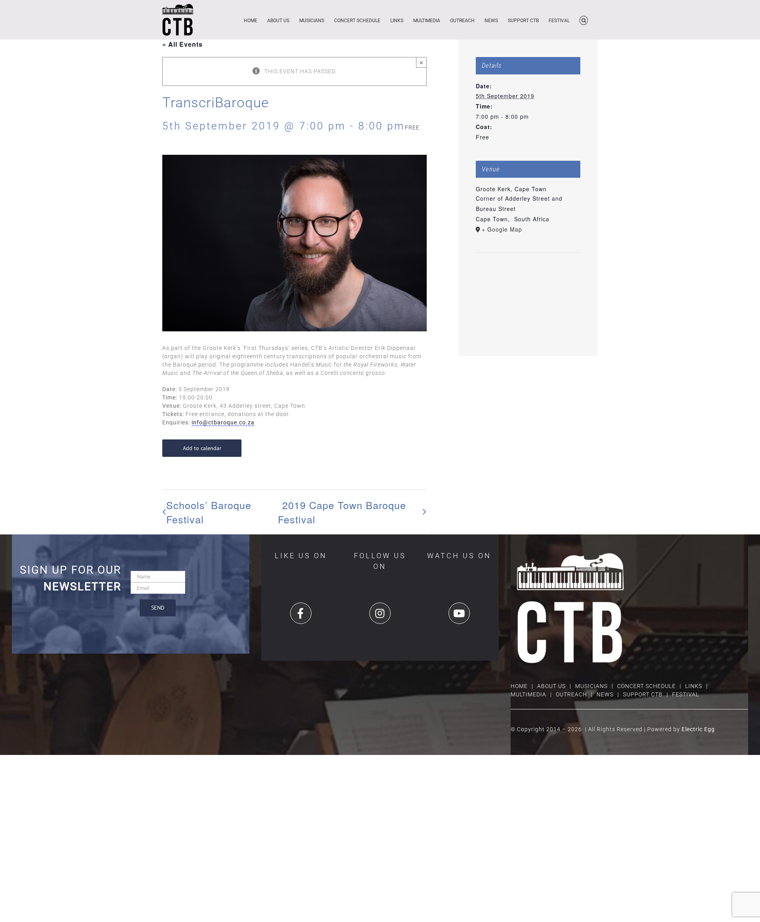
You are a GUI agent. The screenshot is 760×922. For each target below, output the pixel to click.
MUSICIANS (591, 686)
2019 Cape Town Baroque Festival (342, 512)
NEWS (605, 694)
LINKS (693, 686)
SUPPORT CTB (643, 694)
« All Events (182, 44)
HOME (519, 686)
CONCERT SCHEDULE (646, 686)
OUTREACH (571, 694)
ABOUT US (551, 686)
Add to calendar (202, 448)
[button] (584, 20)
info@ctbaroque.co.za (223, 422)
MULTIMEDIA (528, 694)
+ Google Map (502, 229)
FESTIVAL (685, 694)
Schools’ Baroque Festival (208, 512)
